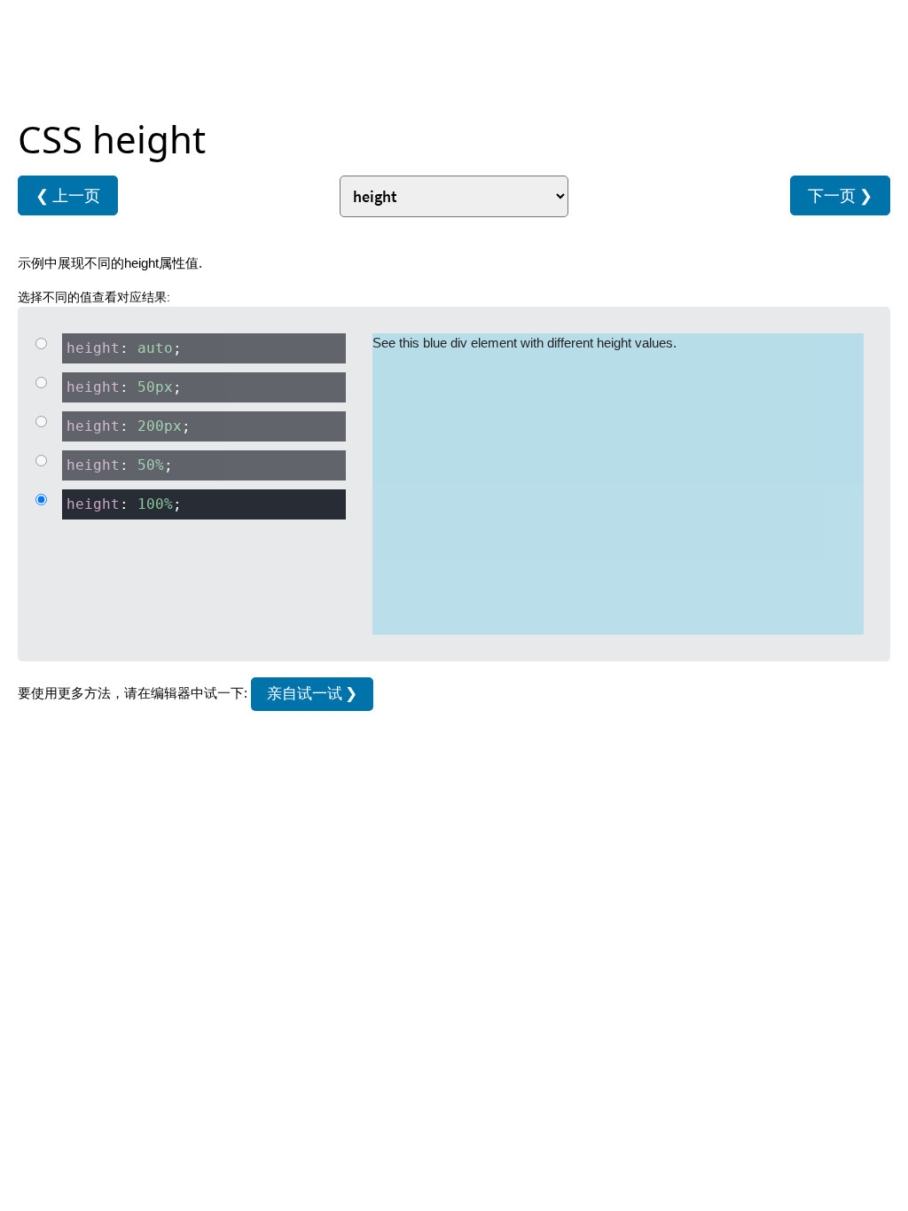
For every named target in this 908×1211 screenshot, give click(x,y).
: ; (124, 348)
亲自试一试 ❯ (312, 693)
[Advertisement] (454, 62)
